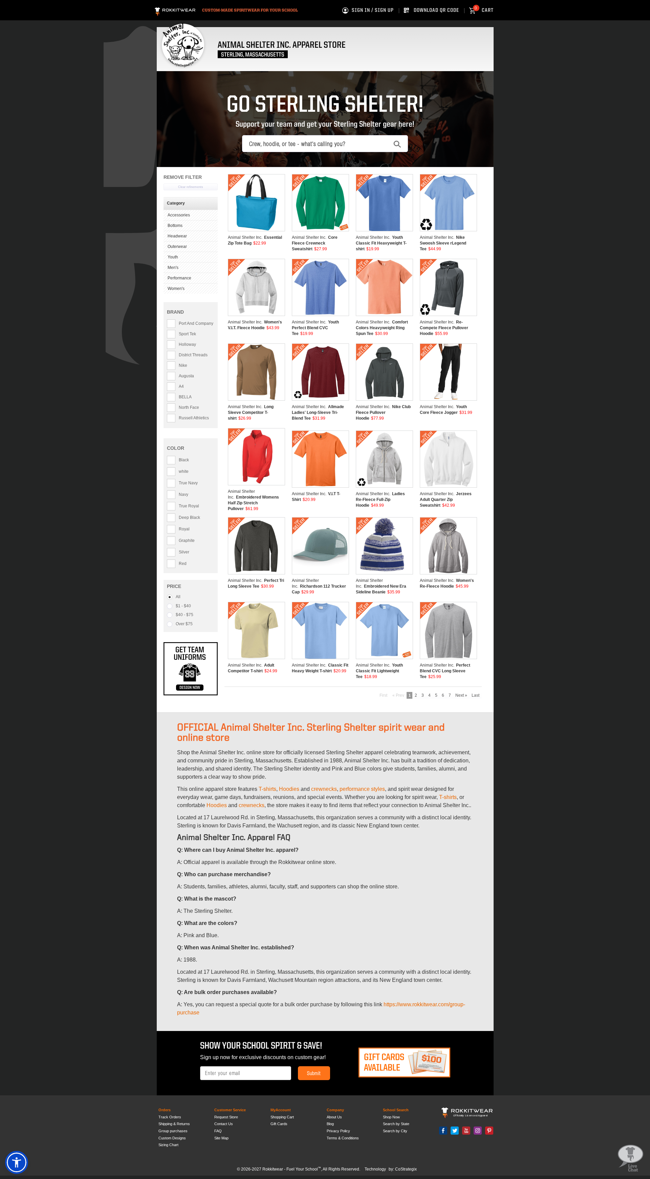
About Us (334, 1117)
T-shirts (267, 789)
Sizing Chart (168, 1145)
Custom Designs (172, 1138)
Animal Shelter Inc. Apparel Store (282, 45)
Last (475, 695)
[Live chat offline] (630, 1158)
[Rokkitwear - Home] (175, 10)
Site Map (221, 1138)
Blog (330, 1124)
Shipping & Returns (174, 1124)
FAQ (218, 1131)
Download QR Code (436, 10)
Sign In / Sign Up (373, 10)
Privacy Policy (338, 1131)
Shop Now (391, 1117)
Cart (484, 10)
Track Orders (169, 1117)
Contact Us (223, 1124)
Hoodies (289, 789)
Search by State (396, 1124)
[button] (16, 1162)
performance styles (362, 789)
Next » (461, 695)
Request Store (226, 1117)
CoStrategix (406, 1169)
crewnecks (324, 789)
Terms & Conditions (343, 1138)
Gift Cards (278, 1124)
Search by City (395, 1131)
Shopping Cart (282, 1117)
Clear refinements (190, 187)
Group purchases (173, 1131)
